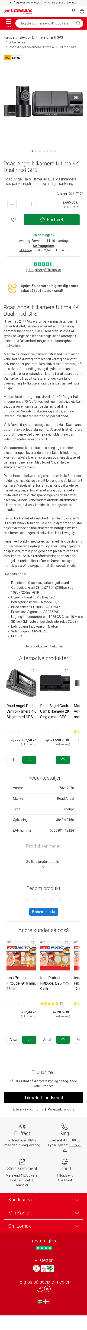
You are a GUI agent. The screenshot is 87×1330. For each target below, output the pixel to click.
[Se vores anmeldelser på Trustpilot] (44, 1247)
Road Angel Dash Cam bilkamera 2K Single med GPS (54, 711)
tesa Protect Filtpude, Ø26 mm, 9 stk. (54, 983)
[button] (13, 57)
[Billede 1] (32, 151)
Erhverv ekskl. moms (28, 1109)
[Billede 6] (51, 151)
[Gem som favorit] (32, 670)
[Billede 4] (44, 151)
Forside (9, 37)
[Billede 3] (40, 151)
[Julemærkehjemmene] (36, 1268)
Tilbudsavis (65, 1175)
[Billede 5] (47, 151)
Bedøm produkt (43, 912)
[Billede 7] (55, 151)
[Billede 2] (36, 151)
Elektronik (26, 37)
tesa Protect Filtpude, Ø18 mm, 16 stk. (21, 983)
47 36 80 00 (71, 1140)
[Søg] (78, 23)
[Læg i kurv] (29, 760)
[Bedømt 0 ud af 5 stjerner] (15, 731)
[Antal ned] (12, 204)
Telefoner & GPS (51, 37)
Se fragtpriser (43, 246)
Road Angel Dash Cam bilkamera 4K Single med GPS (21, 711)
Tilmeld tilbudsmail (43, 1098)
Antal (13, 1039)
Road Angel (65, 798)
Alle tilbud (65, 1180)
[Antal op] (31, 204)
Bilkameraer (18, 42)
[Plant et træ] (47, 1268)
